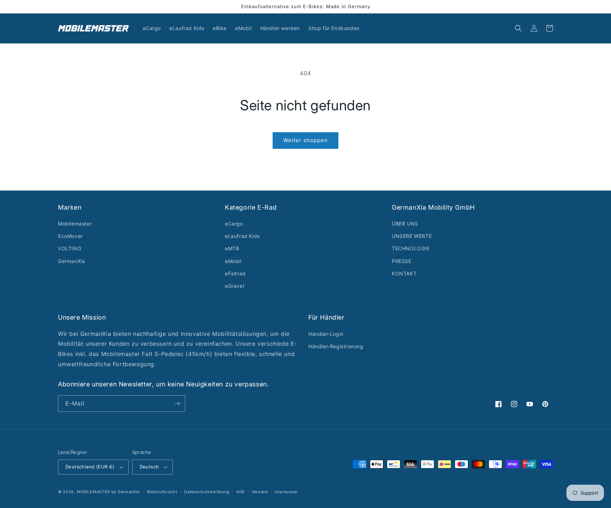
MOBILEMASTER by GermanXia (108, 491)
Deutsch (149, 466)
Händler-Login (326, 334)
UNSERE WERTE (412, 236)
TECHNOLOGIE (411, 248)
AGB (240, 491)
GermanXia (71, 261)
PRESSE (402, 261)
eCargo (234, 224)
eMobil (233, 261)
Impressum (286, 491)
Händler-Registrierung (335, 346)
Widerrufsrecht (162, 491)
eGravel (234, 286)
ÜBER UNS (405, 224)
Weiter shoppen (305, 140)
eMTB (232, 248)
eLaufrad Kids (242, 236)
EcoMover (70, 236)
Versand (260, 491)
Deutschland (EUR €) (90, 466)
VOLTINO (69, 248)
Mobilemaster (75, 224)
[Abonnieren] (177, 403)
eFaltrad (235, 273)
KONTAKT (404, 273)
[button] (518, 28)
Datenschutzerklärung (206, 491)
